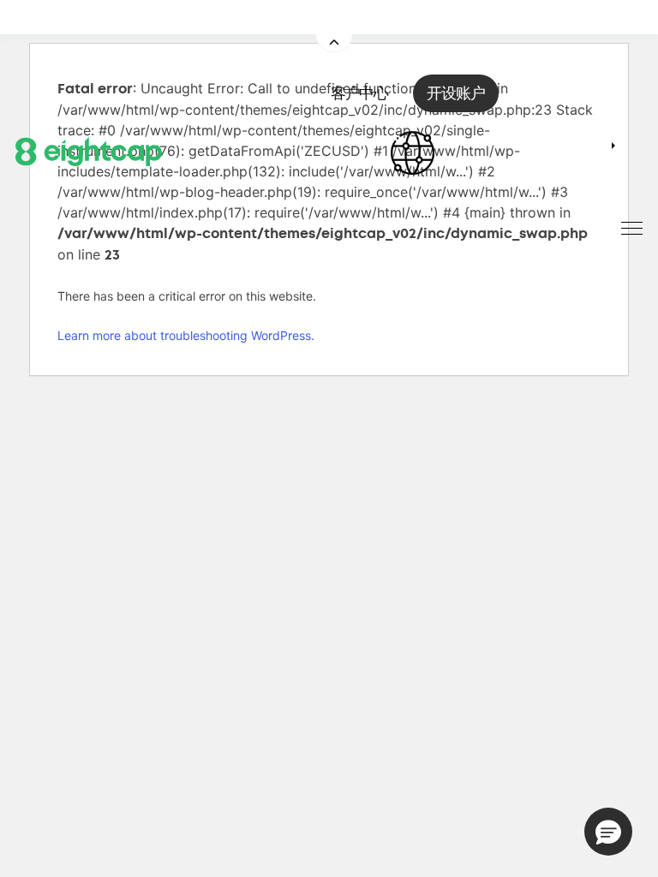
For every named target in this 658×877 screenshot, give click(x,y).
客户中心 (359, 93)
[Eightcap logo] (88, 149)
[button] (608, 832)
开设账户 (456, 93)
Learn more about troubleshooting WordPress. (185, 335)
